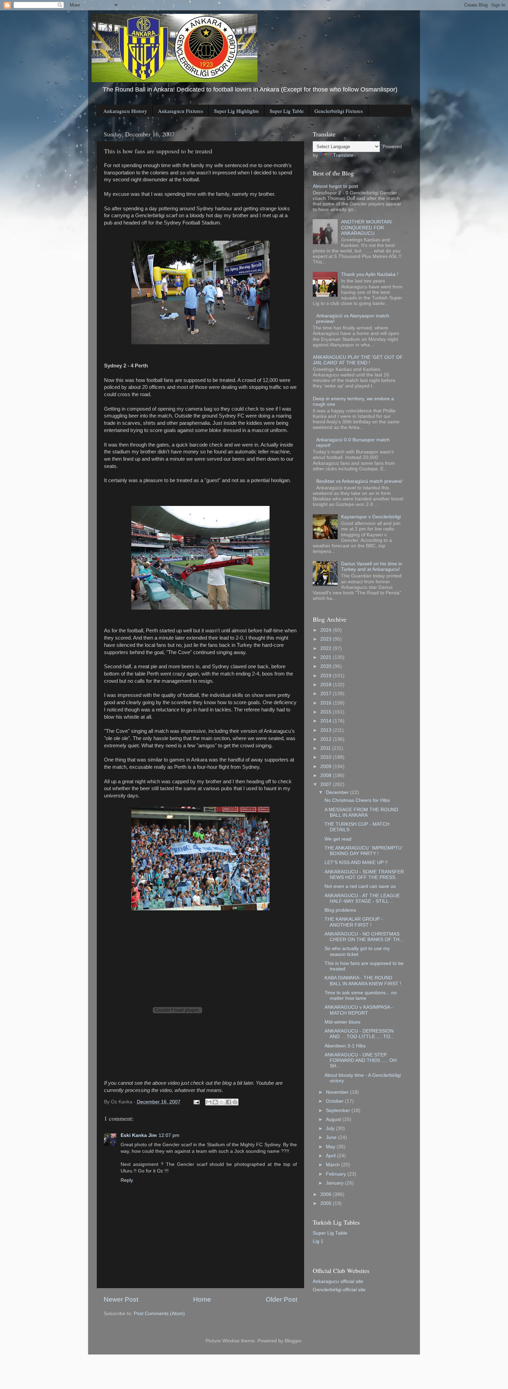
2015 (326, 712)
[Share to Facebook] (228, 1102)
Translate (343, 155)
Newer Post (121, 1299)
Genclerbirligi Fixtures (338, 110)
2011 (326, 748)
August (334, 1119)
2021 (326, 657)
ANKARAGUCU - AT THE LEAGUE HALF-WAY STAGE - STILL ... (362, 898)
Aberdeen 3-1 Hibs (345, 1045)
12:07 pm (169, 1135)
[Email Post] (196, 1101)
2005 (326, 1203)
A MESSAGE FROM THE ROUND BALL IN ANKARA (361, 812)
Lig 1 (318, 1241)
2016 (326, 703)
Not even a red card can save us (360, 886)
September (338, 1110)
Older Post (281, 1299)
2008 (326, 775)
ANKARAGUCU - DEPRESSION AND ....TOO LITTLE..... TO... (359, 1033)
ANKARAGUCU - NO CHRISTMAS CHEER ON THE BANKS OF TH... (364, 936)
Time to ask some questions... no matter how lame (360, 995)
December (338, 792)
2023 (326, 639)
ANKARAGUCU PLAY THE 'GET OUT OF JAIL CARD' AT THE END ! (358, 360)
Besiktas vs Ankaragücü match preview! (359, 481)
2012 (326, 739)
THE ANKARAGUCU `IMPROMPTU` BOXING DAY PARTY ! (363, 850)
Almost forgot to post (335, 186)
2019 (326, 675)
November (338, 1092)
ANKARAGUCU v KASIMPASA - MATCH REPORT (358, 1010)
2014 (326, 721)
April (331, 1155)
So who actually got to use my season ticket (357, 951)
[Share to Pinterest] (235, 1102)
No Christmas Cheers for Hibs (357, 800)
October (335, 1101)
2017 (326, 693)
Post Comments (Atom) (159, 1313)
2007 (326, 784)
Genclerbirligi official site (339, 1289)
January (335, 1183)
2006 (326, 1194)
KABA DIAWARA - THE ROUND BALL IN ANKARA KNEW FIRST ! (362, 980)
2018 (326, 684)
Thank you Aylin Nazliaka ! (369, 274)
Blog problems (340, 910)
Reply (127, 1180)
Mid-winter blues (342, 1022)
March (333, 1164)
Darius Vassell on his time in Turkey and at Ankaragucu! (371, 566)
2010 (326, 757)
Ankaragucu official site (338, 1281)
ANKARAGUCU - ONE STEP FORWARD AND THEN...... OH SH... (360, 1060)
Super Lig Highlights (236, 110)
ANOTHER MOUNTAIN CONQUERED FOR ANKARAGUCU (366, 227)
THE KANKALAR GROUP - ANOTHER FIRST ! (353, 922)
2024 (326, 630)
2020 (326, 666)
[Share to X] (221, 1102)
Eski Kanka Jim (139, 1135)
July (331, 1128)
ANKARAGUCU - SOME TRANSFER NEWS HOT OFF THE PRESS (364, 874)
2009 (326, 766)
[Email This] (208, 1102)
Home (202, 1299)
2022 (326, 648)
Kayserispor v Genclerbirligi (371, 516)
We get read (337, 839)
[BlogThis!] (215, 1102)
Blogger (293, 1340)
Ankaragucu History (125, 110)
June (332, 1137)
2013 (326, 730)
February (336, 1174)
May (331, 1146)
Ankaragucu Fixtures (180, 110)
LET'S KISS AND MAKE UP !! (356, 862)
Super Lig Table (287, 110)
